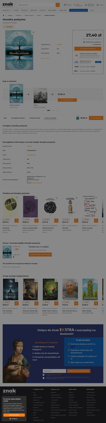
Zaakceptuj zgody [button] (14, 415)
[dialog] (14, 408)
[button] (14, 419)
